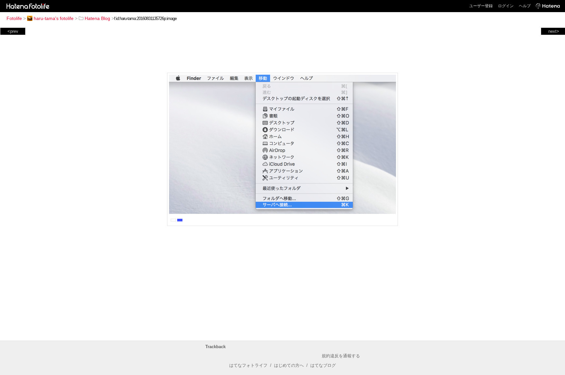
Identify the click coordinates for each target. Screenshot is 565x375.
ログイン (506, 6)
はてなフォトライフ (248, 365)
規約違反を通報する (341, 355)
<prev (13, 31)
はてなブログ (323, 365)
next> (553, 31)
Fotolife (14, 18)
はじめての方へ (289, 365)
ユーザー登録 (481, 6)
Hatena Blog (97, 18)
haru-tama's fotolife (54, 18)
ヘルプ (525, 6)
